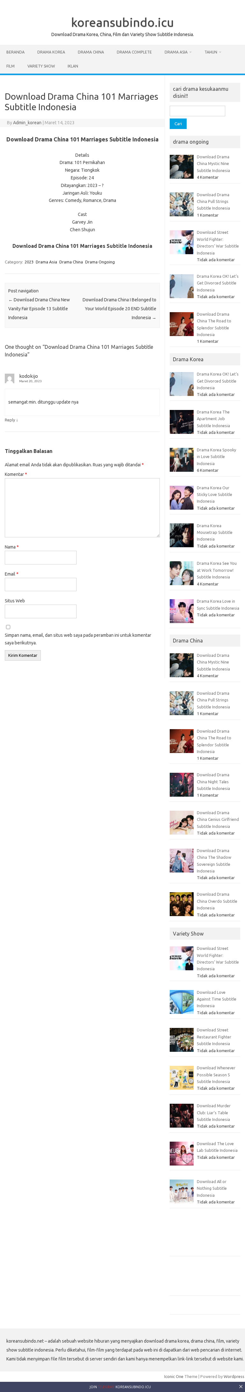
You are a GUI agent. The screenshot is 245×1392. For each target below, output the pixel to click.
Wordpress (234, 1376)
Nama (12, 546)
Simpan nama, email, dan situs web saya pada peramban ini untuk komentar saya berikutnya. (78, 639)
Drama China (91, 52)
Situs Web (15, 600)
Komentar (16, 474)
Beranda (15, 52)
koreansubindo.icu (122, 22)
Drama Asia (176, 52)
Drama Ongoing (100, 262)
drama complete (134, 52)
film (10, 66)
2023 (29, 262)
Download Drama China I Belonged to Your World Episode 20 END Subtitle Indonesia (119, 308)
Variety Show (41, 66)
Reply (10, 420)
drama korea (51, 52)
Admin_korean (27, 122)
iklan (73, 66)
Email (12, 574)
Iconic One (173, 1376)
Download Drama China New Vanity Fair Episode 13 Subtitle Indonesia (39, 308)
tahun (210, 52)
